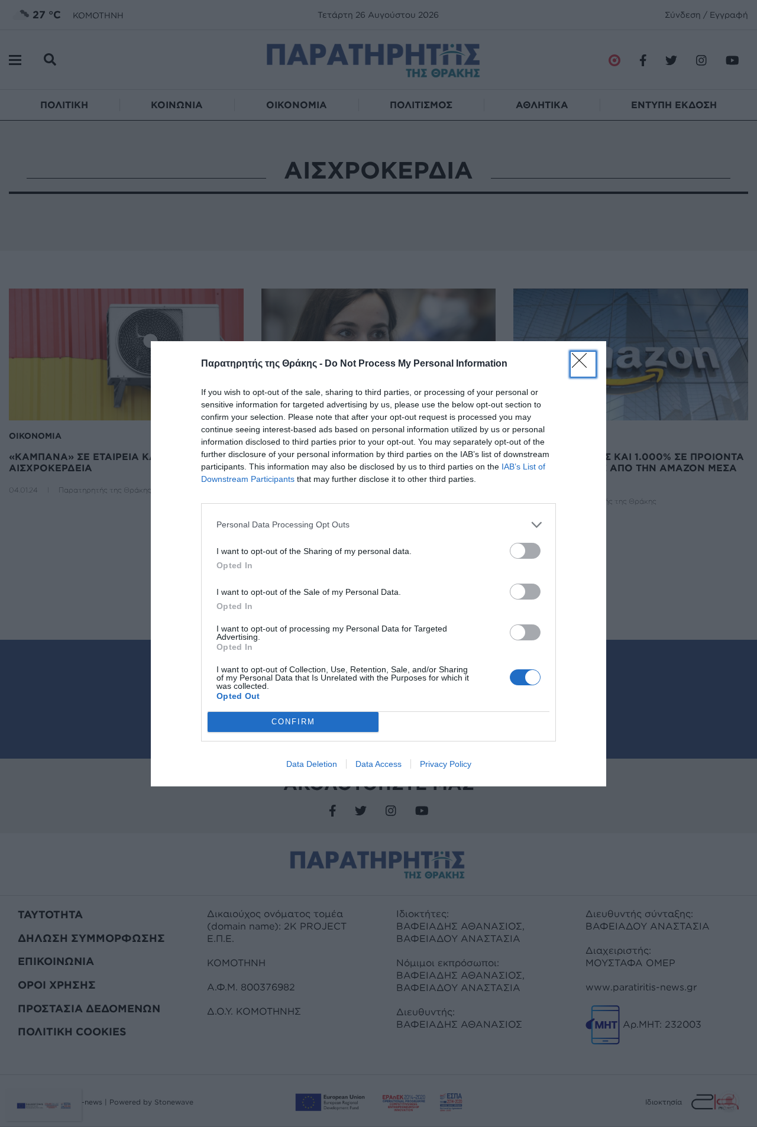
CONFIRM (293, 721)
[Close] (583, 364)
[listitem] (378, 525)
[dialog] (378, 563)
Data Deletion (311, 764)
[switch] (525, 551)
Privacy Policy (445, 764)
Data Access (378, 764)
